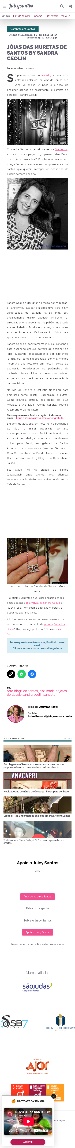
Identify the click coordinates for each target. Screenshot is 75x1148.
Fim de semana (22, 16)
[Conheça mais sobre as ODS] (37, 1092)
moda (50, 691)
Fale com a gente (37, 908)
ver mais (67, 738)
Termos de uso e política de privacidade (37, 944)
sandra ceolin (32, 694)
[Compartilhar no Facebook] (32, 674)
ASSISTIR (27, 1142)
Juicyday (46, 75)
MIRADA (65, 16)
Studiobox (61, 149)
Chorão (38, 16)
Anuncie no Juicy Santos (37, 896)
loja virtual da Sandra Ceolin (43, 602)
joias (42, 691)
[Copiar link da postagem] (11, 674)
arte (10, 691)
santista (49, 694)
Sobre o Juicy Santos (38, 920)
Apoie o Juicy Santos (37, 932)
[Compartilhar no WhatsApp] (21, 674)
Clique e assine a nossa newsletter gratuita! (39, 418)
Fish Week (52, 16)
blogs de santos (26, 691)
